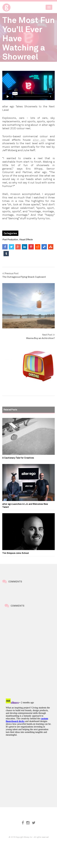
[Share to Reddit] (37, 246)
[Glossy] (12, 6)
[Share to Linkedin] (24, 246)
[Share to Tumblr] (6, 253)
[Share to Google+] (18, 246)
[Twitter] (34, 822)
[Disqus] (28, 653)
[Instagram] (28, 822)
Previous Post (24, 275)
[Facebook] (23, 822)
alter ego (39, 139)
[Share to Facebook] (5, 246)
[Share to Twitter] (11, 246)
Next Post (40, 336)
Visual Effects (26, 239)
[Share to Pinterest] (31, 246)
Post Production (10, 239)
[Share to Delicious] (44, 246)
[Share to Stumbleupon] (50, 246)
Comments (15, 581)
